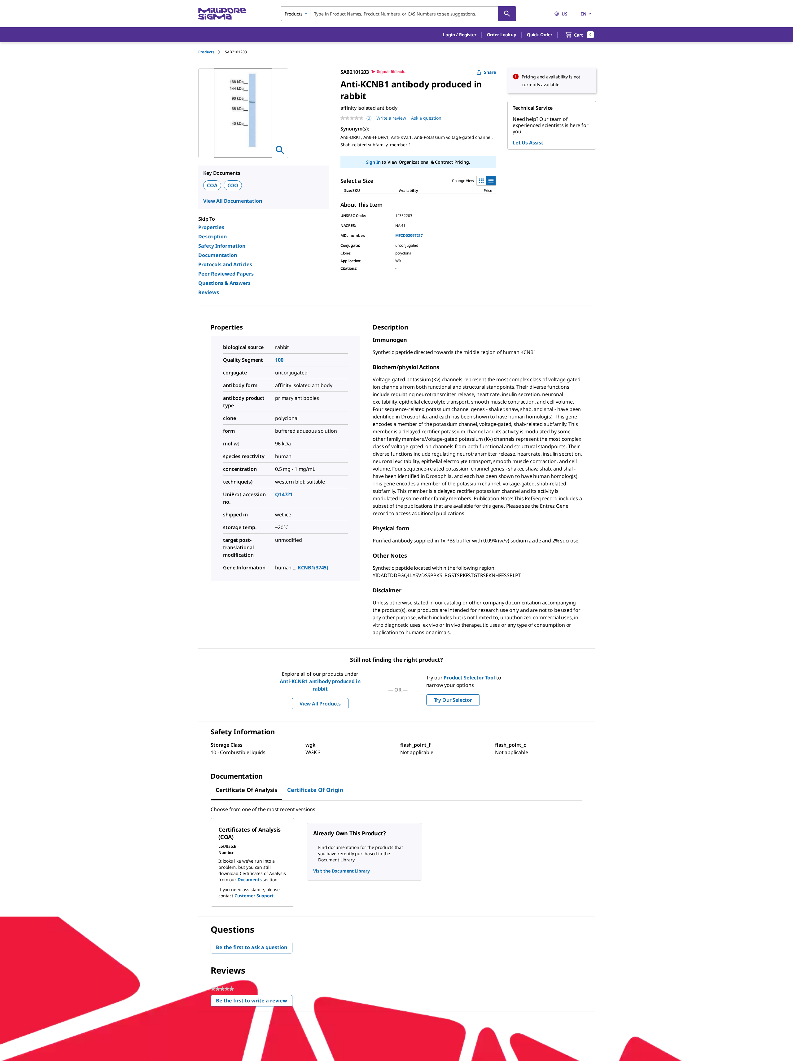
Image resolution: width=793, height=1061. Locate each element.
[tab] (211, 52)
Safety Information (221, 245)
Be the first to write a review (254, 1002)
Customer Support (254, 896)
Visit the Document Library (341, 871)
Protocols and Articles (225, 264)
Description (212, 236)
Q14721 (284, 494)
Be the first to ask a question (251, 947)
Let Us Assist (528, 142)
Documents (250, 879)
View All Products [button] (320, 703)
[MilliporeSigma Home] (222, 14)
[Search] (507, 13)
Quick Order (539, 35)
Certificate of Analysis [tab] (246, 790)
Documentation (217, 255)
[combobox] (398, 13)
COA (212, 185)
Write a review (391, 118)
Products (206, 52)
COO (233, 185)
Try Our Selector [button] (453, 699)
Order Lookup (501, 35)
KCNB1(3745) (313, 567)
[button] (459, 35)
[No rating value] (353, 118)
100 (279, 359)
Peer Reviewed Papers (226, 273)
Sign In (373, 162)
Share (490, 72)
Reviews (208, 292)
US (564, 14)
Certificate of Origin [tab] (315, 790)
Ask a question (426, 118)
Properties (211, 227)
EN (583, 14)
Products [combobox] (294, 14)
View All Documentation (232, 201)
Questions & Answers (224, 283)
